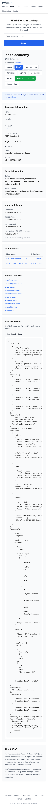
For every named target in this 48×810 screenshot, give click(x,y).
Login (15, 11)
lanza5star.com (11, 280)
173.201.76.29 (36, 263)
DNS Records (31, 67)
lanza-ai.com (10, 287)
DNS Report (27, 795)
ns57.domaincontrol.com (16, 259)
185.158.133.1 (20, 63)
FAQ (42, 795)
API (36, 795)
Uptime (25, 6)
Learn (16, 795)
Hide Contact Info (26, 78)
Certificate (10, 73)
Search (24, 43)
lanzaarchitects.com (13, 293)
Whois (9, 67)
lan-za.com (9, 310)
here (14, 97)
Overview (8, 795)
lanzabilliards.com (12, 304)
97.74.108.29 (36, 259)
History (9, 78)
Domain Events (37, 6)
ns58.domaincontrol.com (16, 263)
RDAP (12, 6)
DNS (18, 6)
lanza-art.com (10, 297)
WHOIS (5, 6)
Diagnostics (36, 73)
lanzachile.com (11, 307)
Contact (28, 799)
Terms (19, 799)
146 (6, 129)
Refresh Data (11, 84)
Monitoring (6, 11)
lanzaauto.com (11, 300)
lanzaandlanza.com (13, 290)
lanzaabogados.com (13, 283)
